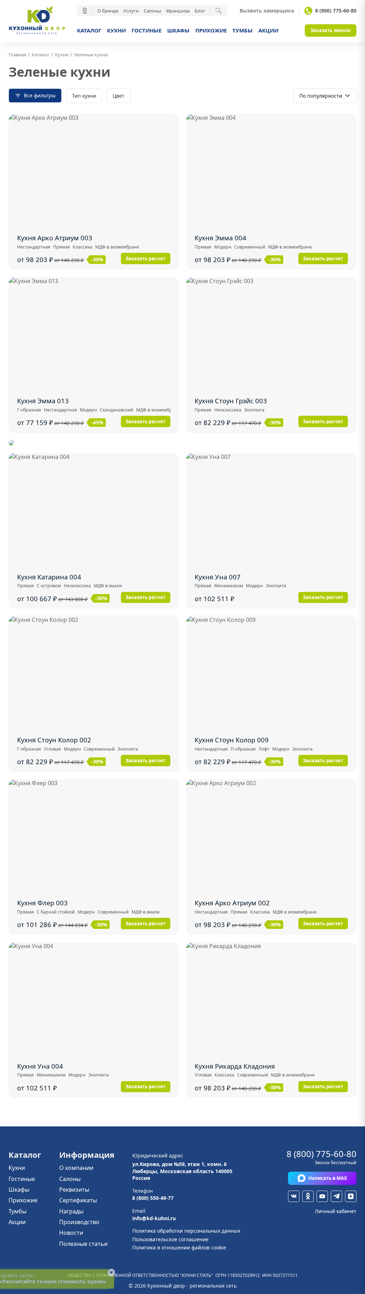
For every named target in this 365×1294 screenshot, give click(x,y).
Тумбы (242, 30)
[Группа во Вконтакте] (293, 1196)
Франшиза (178, 10)
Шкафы (178, 30)
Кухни (116, 30)
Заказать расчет (145, 258)
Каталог (89, 30)
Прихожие (211, 30)
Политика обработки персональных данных (186, 1230)
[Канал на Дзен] (350, 1196)
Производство (79, 1222)
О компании (76, 1168)
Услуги (131, 10)
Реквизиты (74, 1189)
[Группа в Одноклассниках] (308, 1196)
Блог (200, 10)
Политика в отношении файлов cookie (179, 1247)
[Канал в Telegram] (336, 1196)
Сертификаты (78, 1200)
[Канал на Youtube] (322, 1196)
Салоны (152, 10)
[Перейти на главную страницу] (37, 33)
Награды (71, 1211)
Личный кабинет (335, 1211)
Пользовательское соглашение (170, 1239)
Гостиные (146, 30)
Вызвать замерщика (267, 11)
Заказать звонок (330, 30)
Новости (71, 1233)
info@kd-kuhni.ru (154, 1218)
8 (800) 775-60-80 (335, 10)
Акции (268, 30)
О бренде (107, 10)
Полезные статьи (83, 1244)
